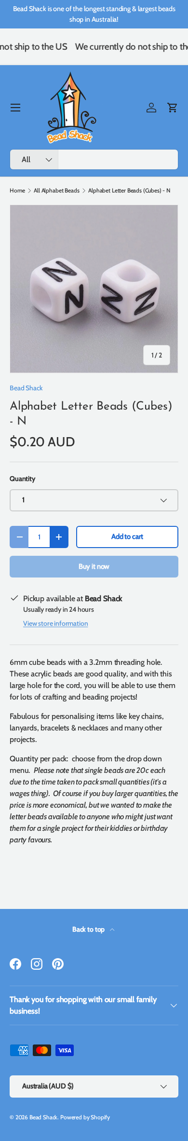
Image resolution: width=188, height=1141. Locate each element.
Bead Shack (26, 388)
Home (17, 190)
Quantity (22, 478)
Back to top (89, 929)
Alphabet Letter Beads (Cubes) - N (129, 190)
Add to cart (127, 536)
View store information (55, 623)
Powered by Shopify (85, 1117)
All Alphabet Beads (56, 190)
